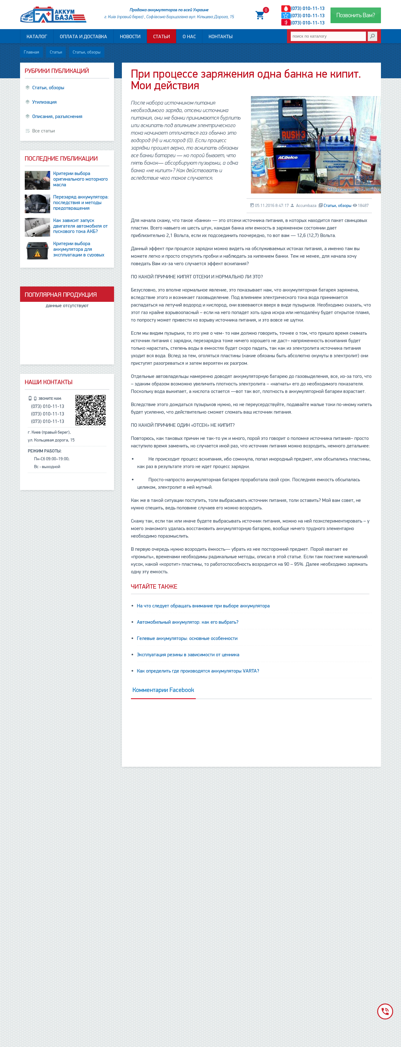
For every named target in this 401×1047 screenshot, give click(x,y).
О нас (189, 37)
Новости (130, 37)
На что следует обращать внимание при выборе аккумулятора (203, 606)
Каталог (37, 37)
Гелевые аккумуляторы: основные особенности (187, 638)
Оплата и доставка (83, 37)
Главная (31, 52)
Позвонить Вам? (355, 15)
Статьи (161, 37)
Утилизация (44, 102)
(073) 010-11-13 (308, 8)
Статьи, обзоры (87, 52)
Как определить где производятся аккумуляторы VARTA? (198, 671)
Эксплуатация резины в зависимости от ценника (188, 655)
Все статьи (43, 131)
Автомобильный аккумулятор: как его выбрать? (187, 622)
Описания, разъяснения (57, 116)
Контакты (220, 37)
